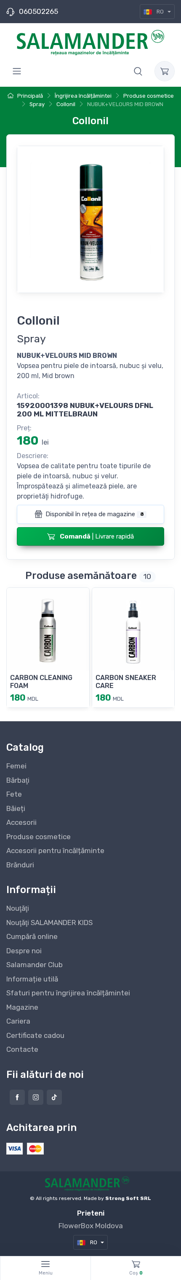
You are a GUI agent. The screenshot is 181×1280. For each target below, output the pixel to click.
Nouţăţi (17, 908)
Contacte (22, 1049)
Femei (16, 766)
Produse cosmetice (38, 836)
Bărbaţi (17, 780)
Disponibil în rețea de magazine (93, 514)
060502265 (38, 11)
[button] (138, 71)
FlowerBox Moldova (91, 1225)
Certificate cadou (35, 1035)
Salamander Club (34, 964)
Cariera (18, 1021)
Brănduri (20, 865)
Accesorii (21, 822)
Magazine (22, 1007)
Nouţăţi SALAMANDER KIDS (49, 922)
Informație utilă (32, 979)
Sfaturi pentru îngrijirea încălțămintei (68, 993)
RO (160, 11)
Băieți (15, 808)
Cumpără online (32, 936)
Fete (14, 794)
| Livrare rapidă (97, 536)
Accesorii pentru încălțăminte (55, 850)
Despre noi (24, 951)
